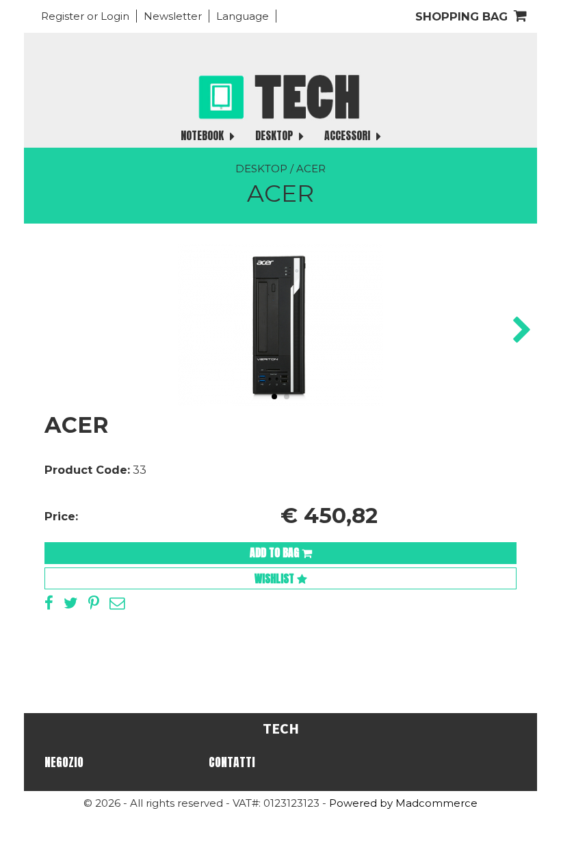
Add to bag (276, 552)
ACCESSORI (348, 135)
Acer (311, 168)
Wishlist (276, 578)
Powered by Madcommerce (403, 803)
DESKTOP (275, 135)
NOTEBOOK (203, 135)
